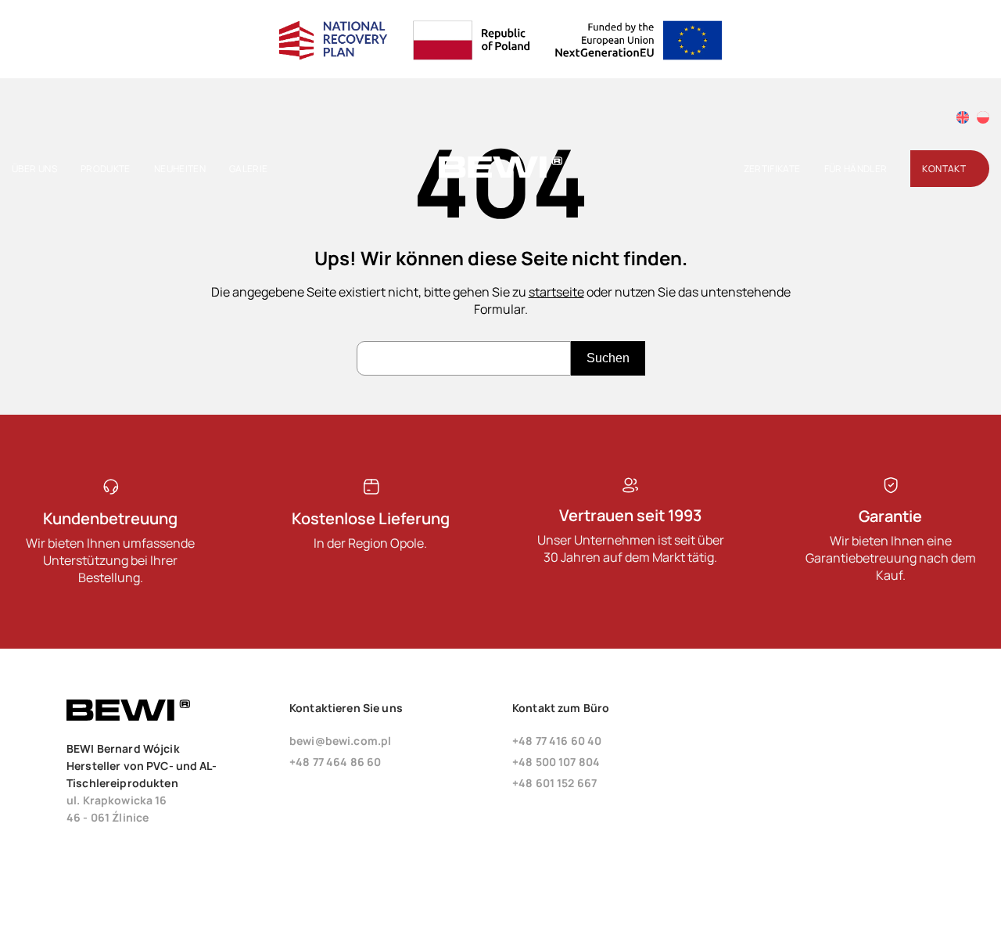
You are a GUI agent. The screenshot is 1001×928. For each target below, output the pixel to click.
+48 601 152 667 (554, 782)
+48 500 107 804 (556, 761)
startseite (556, 291)
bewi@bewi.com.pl (340, 740)
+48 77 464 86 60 (335, 761)
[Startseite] (500, 174)
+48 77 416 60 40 (556, 740)
